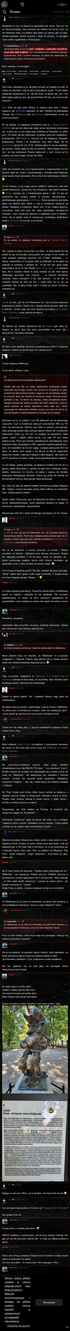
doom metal (45, 71)
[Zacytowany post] (26, 46)
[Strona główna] (4, 4)
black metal (11, 71)
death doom (22, 71)
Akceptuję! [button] (49, 1302)
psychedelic (34, 74)
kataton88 (11, 921)
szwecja (44, 74)
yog (8, 237)
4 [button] (63, 12)
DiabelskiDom (13, 46)
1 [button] (56, 12)
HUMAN (10, 645)
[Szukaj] (4, 12)
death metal (34, 71)
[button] (54, 11)
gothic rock (7, 74)
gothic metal (57, 71)
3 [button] (61, 12)
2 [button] (58, 12)
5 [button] (65, 12)
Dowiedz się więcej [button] (18, 1325)
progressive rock (21, 74)
